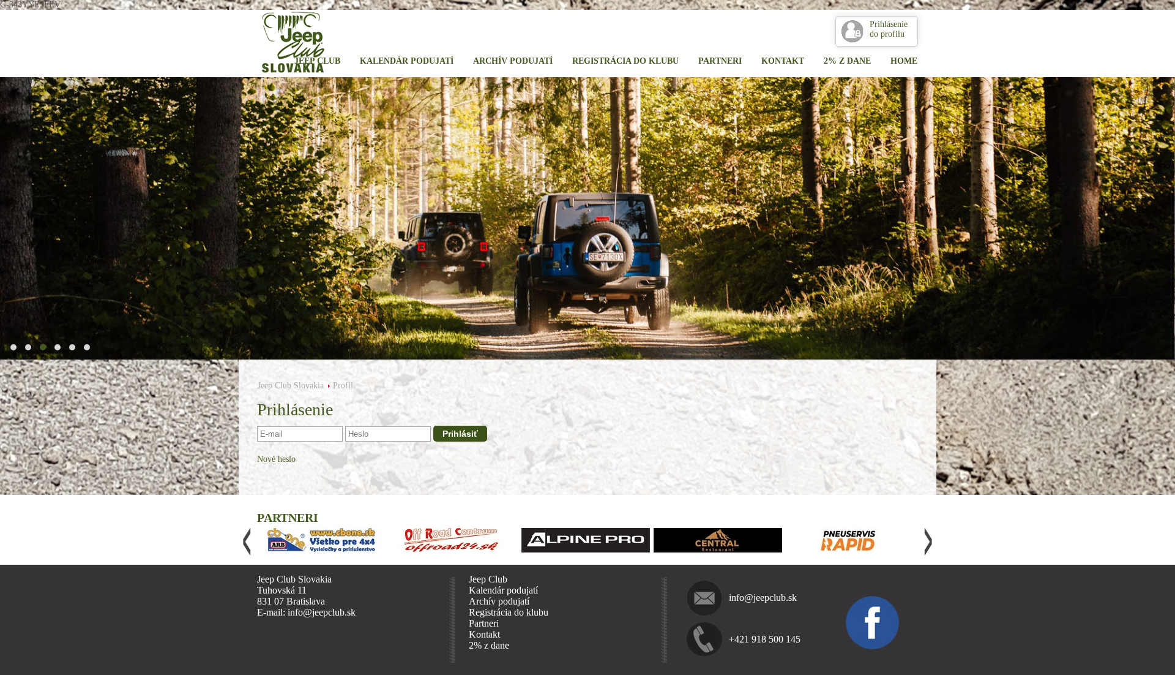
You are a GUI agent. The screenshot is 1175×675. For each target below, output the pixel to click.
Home (903, 61)
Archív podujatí (513, 61)
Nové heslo (276, 459)
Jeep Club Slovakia (291, 385)
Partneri (720, 61)
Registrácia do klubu (625, 61)
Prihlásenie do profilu (889, 29)
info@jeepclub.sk (763, 597)
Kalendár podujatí (406, 61)
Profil (343, 385)
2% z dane (847, 61)
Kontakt (782, 61)
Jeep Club (317, 61)
